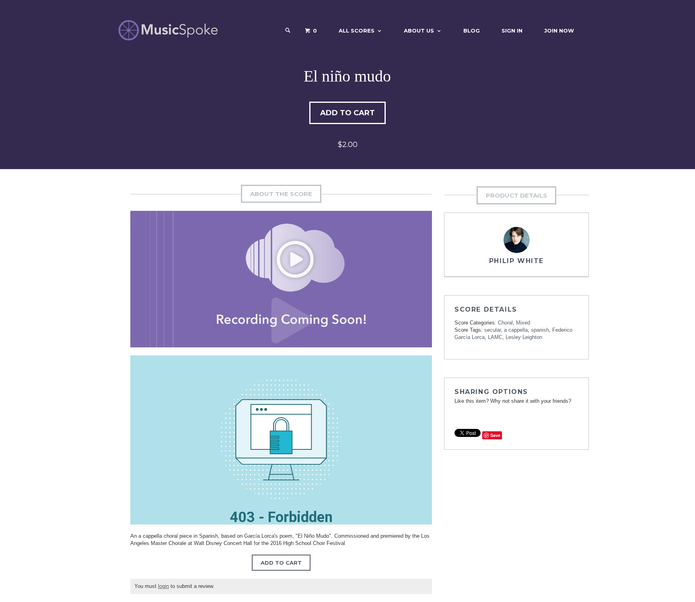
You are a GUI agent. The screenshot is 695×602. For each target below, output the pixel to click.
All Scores (356, 30)
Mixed (523, 323)
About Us (419, 30)
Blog (471, 30)
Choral (505, 323)
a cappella (516, 330)
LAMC (495, 337)
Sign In (512, 30)
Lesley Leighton (524, 337)
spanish (540, 330)
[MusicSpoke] (168, 30)
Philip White (516, 261)
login (163, 586)
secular (492, 330)
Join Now (559, 30)
